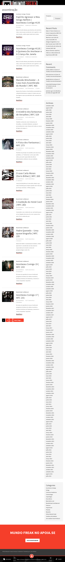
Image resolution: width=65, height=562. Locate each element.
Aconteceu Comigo (21, 14)
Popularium (49, 507)
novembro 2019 (50, 258)
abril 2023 (48, 169)
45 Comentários (30, 269)
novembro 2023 (50, 153)
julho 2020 (48, 241)
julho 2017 (48, 319)
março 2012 (49, 458)
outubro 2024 (49, 129)
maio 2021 (48, 219)
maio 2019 (48, 271)
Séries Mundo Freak (51, 514)
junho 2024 (49, 138)
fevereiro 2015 (49, 382)
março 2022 (49, 197)
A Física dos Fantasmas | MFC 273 (28, 144)
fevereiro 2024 (49, 147)
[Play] (31, 556)
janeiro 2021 (49, 227)
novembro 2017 (50, 310)
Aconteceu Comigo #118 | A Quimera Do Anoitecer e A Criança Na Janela (29, 51)
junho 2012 (49, 452)
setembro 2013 (50, 419)
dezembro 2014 (50, 387)
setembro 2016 (50, 341)
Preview (48, 510)
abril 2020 (48, 247)
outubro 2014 (49, 391)
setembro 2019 (50, 262)
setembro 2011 (50, 471)
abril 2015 (48, 378)
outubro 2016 (49, 339)
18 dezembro (19, 119)
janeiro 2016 (49, 358)
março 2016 (49, 354)
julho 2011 (48, 476)
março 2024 (49, 145)
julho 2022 (48, 188)
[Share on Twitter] (56, 560)
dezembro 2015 (50, 360)
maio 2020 (48, 245)
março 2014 (49, 406)
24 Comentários (30, 239)
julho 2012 (48, 450)
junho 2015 (49, 373)
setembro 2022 (50, 184)
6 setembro (19, 209)
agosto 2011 (49, 474)
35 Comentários (30, 178)
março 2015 (49, 380)
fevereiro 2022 (49, 199)
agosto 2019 (49, 264)
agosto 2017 (49, 317)
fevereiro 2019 (49, 278)
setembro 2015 (50, 367)
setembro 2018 (50, 288)
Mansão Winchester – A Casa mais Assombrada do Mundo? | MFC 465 (27, 82)
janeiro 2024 (49, 149)
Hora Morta (49, 499)
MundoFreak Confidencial (22, 77)
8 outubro (18, 27)
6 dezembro (19, 302)
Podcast (28, 14)
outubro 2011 (49, 469)
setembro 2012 (50, 445)
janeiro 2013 (49, 437)
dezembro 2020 (50, 230)
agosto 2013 (49, 421)
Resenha (48, 512)
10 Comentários (30, 117)
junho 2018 (49, 295)
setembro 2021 (50, 210)
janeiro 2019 (49, 280)
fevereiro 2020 (49, 251)
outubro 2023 (49, 156)
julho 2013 (48, 424)
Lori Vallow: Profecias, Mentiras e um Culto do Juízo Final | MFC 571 (52, 37)
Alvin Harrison (49, 74)
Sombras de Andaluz (51, 516)
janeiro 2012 (49, 463)
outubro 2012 (49, 443)
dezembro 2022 (50, 177)
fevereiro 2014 (49, 408)
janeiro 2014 (49, 410)
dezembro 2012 (50, 439)
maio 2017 (48, 323)
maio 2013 (48, 428)
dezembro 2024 (50, 125)
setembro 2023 (50, 158)
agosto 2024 (49, 134)
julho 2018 (48, 293)
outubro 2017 (49, 312)
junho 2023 (49, 164)
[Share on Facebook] (56, 558)
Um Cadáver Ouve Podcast (53, 518)
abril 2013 (48, 430)
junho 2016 (49, 347)
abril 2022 (48, 195)
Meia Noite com (50, 501)
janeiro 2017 (49, 332)
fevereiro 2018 (49, 304)
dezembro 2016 (50, 334)
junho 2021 (49, 217)
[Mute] (50, 557)
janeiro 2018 (49, 306)
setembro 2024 (50, 132)
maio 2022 (48, 193)
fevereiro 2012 (49, 461)
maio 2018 (48, 297)
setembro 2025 (50, 105)
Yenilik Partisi (49, 79)
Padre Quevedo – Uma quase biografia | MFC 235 (27, 233)
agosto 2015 (49, 369)
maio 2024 (48, 140)
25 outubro (18, 150)
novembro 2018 (50, 284)
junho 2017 (49, 321)
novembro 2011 (50, 467)
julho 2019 (48, 267)
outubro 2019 (49, 260)
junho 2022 (49, 190)
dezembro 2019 (50, 256)
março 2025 (49, 119)
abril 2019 (48, 273)
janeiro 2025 (49, 123)
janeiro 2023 (49, 175)
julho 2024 (48, 136)
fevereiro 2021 (49, 225)
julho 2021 (48, 214)
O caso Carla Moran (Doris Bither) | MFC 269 (28, 175)
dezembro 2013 (50, 413)
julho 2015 (48, 371)
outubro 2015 (49, 365)
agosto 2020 (49, 238)
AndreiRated (21, 25)
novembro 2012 (50, 441)
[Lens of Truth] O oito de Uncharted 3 (53, 86)
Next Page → (18, 320)
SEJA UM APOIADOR (32, 540)
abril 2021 (48, 221)
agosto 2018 (49, 291)
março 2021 (49, 223)
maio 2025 (48, 114)
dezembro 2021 (50, 203)
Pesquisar (48, 16)
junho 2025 (49, 112)
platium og (49, 91)
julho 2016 (48, 345)
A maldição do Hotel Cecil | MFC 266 (29, 203)
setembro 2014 (50, 393)
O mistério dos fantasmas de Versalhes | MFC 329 (29, 113)
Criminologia (49, 494)
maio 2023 (48, 166)
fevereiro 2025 (49, 121)
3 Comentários (30, 88)
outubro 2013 (49, 417)
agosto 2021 (49, 212)
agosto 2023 (49, 160)
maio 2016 (48, 349)
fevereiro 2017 (49, 330)
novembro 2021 (50, 206)
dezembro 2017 (50, 308)
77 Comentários (30, 300)
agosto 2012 (49, 448)
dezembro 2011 (50, 465)
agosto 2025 (49, 108)
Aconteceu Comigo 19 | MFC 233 (27, 266)
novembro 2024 (50, 127)
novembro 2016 (50, 336)
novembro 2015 (50, 363)
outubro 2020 (49, 234)
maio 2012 (48, 454)
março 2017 (49, 328)
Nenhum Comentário (32, 25)
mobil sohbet (49, 69)
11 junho (18, 58)
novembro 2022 (50, 180)
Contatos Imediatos (51, 492)
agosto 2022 (49, 186)
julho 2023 (48, 162)
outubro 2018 (49, 286)
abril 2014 (48, 404)
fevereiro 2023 (49, 173)
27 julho (37, 88)
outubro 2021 (49, 208)
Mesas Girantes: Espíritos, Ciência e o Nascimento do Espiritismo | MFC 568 (53, 53)
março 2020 (49, 249)
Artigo (47, 490)
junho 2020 (49, 243)
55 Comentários (30, 148)
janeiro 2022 (49, 201)
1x (14, 557)
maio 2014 (48, 402)
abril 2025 (48, 116)
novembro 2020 (50, 232)
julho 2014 (48, 397)
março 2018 (49, 302)
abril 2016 (48, 352)
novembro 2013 (50, 415)
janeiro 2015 (49, 384)
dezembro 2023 (50, 151)
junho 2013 (49, 426)
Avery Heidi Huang (51, 84)
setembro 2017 (50, 315)
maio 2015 (48, 376)
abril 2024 (48, 142)
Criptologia (49, 496)
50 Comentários (30, 207)
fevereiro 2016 (49, 356)
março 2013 (49, 432)
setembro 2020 (50, 236)
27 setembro (19, 180)
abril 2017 (48, 326)
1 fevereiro (18, 240)
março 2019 (49, 275)
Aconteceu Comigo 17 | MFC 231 (27, 296)
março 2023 (49, 171)
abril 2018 (48, 299)
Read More (19, 37)
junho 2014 (49, 400)
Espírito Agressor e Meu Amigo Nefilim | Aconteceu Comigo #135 (28, 19)
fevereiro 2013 (49, 434)
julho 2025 (48, 110)
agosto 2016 (49, 343)
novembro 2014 (50, 389)
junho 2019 (49, 269)
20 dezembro (19, 271)
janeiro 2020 (49, 254)
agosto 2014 (49, 395)
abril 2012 (48, 456)
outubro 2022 (49, 182)
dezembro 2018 (50, 282)
